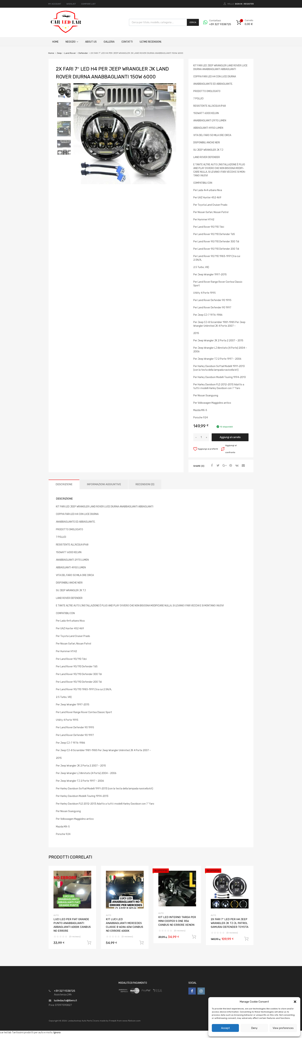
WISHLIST (71, 4)
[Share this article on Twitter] (217, 465)
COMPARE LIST (88, 4)
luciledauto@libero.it (65, 1000)
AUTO (56, 915)
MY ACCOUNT (54, 4)
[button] (295, 1001)
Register (249, 4)
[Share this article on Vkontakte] (236, 465)
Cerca (192, 22)
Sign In (238, 4)
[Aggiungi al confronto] (90, 878)
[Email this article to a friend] (242, 465)
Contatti (127, 41)
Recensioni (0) (144, 484)
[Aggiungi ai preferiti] (90, 872)
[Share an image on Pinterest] (230, 465)
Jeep (59, 53)
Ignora (56, 1032)
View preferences (283, 1028)
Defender (83, 53)
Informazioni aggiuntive (104, 484)
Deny (254, 1028)
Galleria (109, 41)
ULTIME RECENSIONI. (151, 41)
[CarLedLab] (66, 32)
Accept (225, 1028)
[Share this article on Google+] (224, 465)
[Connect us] (192, 991)
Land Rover (70, 53)
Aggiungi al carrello (230, 437)
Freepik (112, 1020)
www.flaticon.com (131, 1020)
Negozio (71, 41)
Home (55, 41)
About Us (91, 41)
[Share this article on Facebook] (211, 465)
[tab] (64, 484)
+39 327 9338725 (217, 24)
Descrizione (64, 484)
